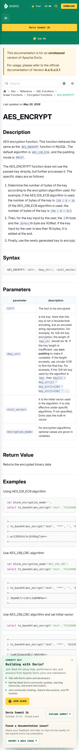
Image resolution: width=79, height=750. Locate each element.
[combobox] (31, 83)
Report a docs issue (22, 740)
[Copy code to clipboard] (71, 269)
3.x (52, 70)
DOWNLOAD (69, 6)
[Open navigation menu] (6, 18)
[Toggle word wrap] (64, 269)
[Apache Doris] (11, 6)
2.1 (58, 70)
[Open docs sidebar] (72, 83)
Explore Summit (60, 714)
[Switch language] (64, 83)
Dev (13, 91)
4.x (47, 70)
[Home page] (5, 91)
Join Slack (19, 701)
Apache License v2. (24, 749)
